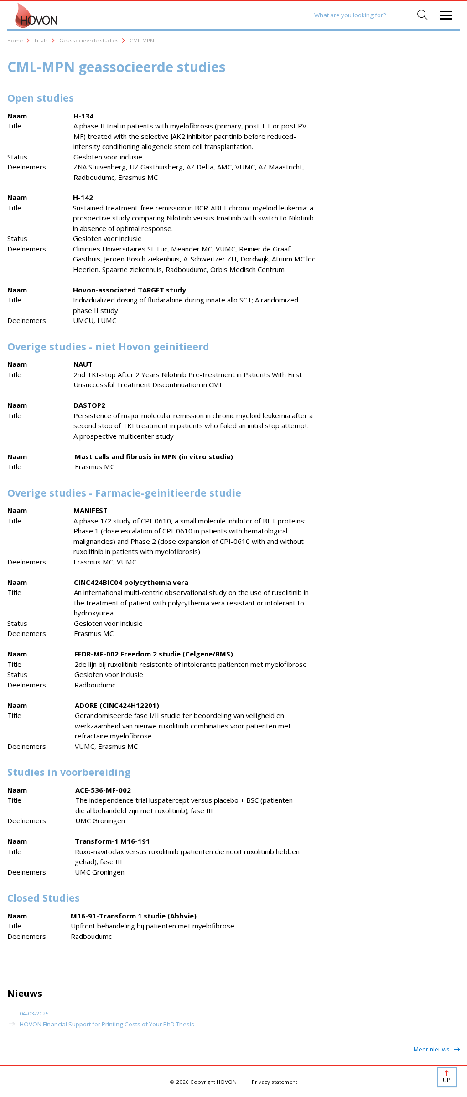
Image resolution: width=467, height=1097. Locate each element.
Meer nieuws (432, 1049)
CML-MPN (142, 40)
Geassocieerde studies (89, 40)
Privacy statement (274, 1081)
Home (15, 40)
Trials (41, 40)
